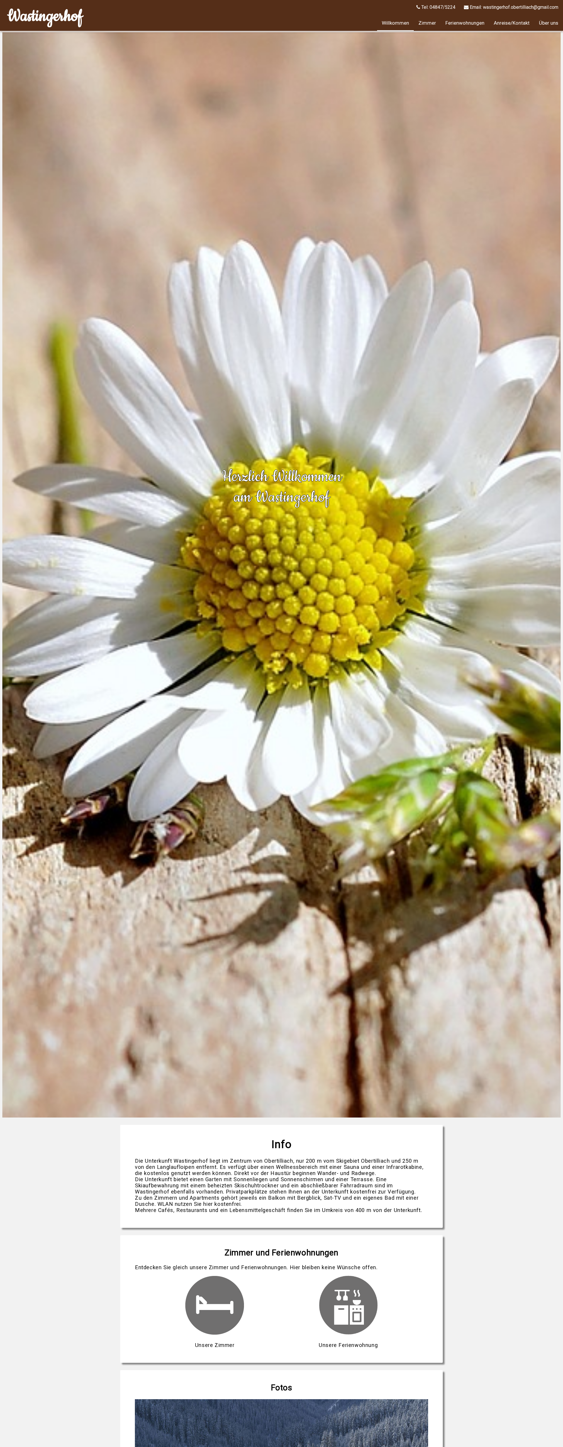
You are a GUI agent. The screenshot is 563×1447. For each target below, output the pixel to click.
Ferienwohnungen (464, 23)
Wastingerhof (44, 16)
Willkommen (395, 23)
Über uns (548, 23)
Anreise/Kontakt (512, 23)
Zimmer (427, 23)
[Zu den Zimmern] (214, 1333)
